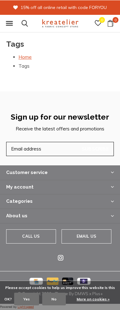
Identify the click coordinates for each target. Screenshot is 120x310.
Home (25, 57)
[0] (110, 23)
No (54, 299)
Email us (86, 236)
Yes (26, 299)
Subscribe (95, 149)
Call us (31, 236)
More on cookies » (93, 299)
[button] (9, 23)
